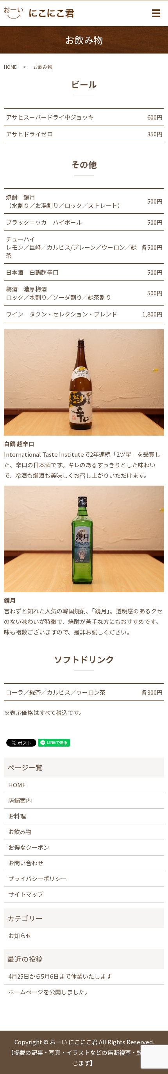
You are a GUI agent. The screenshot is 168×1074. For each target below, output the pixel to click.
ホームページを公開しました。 (49, 992)
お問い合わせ (25, 863)
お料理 (17, 816)
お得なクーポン (28, 847)
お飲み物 (20, 831)
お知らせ (20, 935)
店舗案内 (20, 800)
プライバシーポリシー (37, 878)
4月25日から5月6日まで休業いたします (60, 976)
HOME (10, 66)
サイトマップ (25, 894)
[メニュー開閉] (156, 13)
